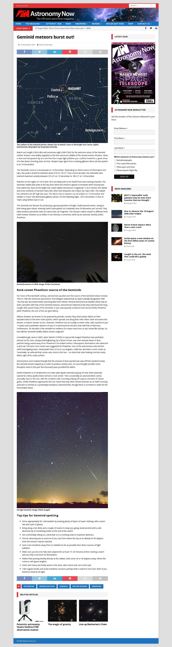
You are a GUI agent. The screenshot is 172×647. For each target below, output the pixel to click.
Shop (130, 23)
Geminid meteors (47, 586)
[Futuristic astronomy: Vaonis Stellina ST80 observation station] (31, 610)
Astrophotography (124, 160)
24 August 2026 (131, 203)
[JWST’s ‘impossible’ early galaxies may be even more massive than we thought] (116, 198)
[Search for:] (142, 5)
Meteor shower (80, 586)
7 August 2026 (131, 217)
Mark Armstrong (45, 44)
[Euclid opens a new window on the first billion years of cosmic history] (116, 241)
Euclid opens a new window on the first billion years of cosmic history (139, 240)
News (68, 23)
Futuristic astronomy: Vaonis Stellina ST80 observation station (28, 627)
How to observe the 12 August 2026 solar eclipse (139, 212)
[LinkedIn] (156, 28)
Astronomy (29, 586)
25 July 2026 (130, 246)
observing (96, 586)
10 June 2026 (130, 260)
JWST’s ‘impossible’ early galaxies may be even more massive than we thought (137, 197)
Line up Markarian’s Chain (93, 624)
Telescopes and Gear (126, 167)
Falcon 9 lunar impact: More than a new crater (137, 225)
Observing (80, 23)
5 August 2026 (131, 230)
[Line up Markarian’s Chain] (93, 610)
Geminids (64, 586)
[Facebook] (145, 28)
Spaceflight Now (115, 23)
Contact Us (143, 23)
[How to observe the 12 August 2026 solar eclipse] (116, 214)
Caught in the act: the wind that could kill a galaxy (137, 255)
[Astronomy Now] (86, 20)
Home (18, 23)
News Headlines (123, 188)
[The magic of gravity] (62, 610)
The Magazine (32, 23)
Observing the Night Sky (127, 170)
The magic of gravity (59, 624)
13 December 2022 (27, 44)
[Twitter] (151, 28)
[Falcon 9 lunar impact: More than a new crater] (116, 228)
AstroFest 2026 (53, 23)
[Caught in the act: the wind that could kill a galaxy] (116, 257)
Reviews (96, 23)
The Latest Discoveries (126, 163)
